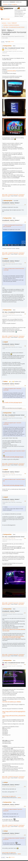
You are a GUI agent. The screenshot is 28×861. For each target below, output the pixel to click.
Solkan (6, 381)
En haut (3, 857)
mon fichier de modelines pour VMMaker (11, 701)
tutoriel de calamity (11, 70)
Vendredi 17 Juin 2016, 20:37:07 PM (9, 834)
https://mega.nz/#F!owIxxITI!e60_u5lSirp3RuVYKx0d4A (13, 716)
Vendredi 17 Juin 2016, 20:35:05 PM (9, 806)
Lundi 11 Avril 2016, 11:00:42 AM (8, 416)
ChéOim (19, 797)
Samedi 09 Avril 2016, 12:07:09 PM (8, 204)
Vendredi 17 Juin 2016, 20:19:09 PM (10, 664)
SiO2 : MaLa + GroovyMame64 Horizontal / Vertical (13, 48)
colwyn (6, 782)
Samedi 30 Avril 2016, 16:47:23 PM (8, 612)
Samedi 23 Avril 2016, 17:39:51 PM (8, 538)
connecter (5, 4)
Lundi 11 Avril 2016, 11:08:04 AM (8, 500)
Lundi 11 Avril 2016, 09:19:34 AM (8, 262)
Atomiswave (21, 194)
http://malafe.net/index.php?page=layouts (12, 402)
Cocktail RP (10, 194)
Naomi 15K (4, 196)
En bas (2, 41)
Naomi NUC (15, 194)
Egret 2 (8, 196)
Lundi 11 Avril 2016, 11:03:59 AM (8, 473)
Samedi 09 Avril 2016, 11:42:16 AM (10, 49)
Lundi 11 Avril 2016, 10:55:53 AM (8, 345)
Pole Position (21, 196)
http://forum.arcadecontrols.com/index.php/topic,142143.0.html (14, 630)
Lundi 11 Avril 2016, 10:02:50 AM (8, 313)
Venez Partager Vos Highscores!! (9, 796)
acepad (6, 258)
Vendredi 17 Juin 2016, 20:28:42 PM (9, 786)
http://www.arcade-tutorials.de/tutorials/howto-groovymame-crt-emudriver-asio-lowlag (13, 637)
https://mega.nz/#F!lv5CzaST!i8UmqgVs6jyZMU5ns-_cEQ (13, 712)
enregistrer (14, 4)
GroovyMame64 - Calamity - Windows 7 (10, 202)
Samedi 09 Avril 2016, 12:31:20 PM (8, 221)
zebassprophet (8, 200)
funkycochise (7, 46)
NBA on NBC (4, 194)
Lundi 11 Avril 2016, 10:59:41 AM (8, 385)
